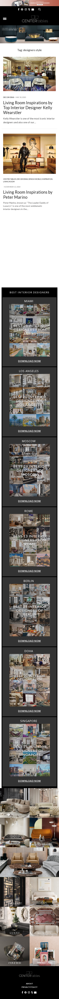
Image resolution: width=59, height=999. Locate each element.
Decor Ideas (8, 97)
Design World (35, 179)
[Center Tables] (35, 19)
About (29, 983)
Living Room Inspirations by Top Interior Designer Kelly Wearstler (27, 107)
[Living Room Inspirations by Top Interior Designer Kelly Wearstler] (29, 74)
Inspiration (47, 179)
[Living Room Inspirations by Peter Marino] (29, 154)
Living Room (9, 182)
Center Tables (9, 179)
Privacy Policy (29, 987)
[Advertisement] (29, 254)
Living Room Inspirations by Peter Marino (27, 194)
